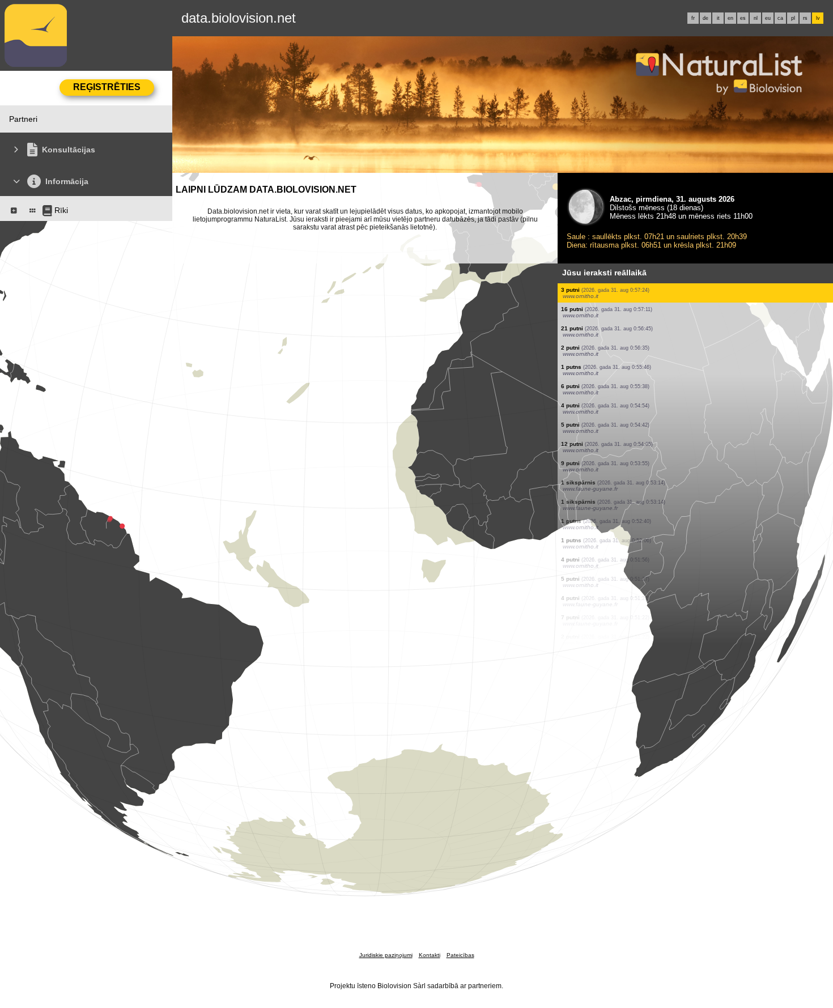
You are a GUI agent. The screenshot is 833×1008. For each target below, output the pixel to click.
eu (768, 18)
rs (805, 18)
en (730, 18)
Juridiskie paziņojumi (386, 955)
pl (793, 18)
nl (756, 18)
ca (780, 18)
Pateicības (460, 955)
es (743, 18)
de (705, 18)
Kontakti (429, 955)
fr (693, 18)
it (718, 18)
